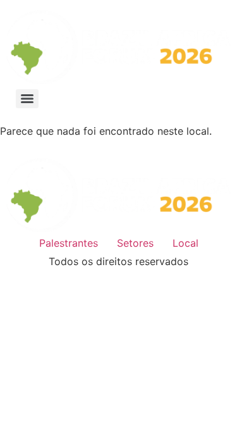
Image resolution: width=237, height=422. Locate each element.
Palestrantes (68, 243)
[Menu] (27, 98)
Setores (135, 243)
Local (185, 243)
